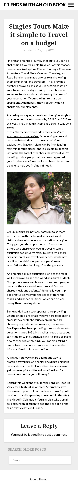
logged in (34, 434)
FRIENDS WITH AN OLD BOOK (35, 4)
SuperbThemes (39, 479)
